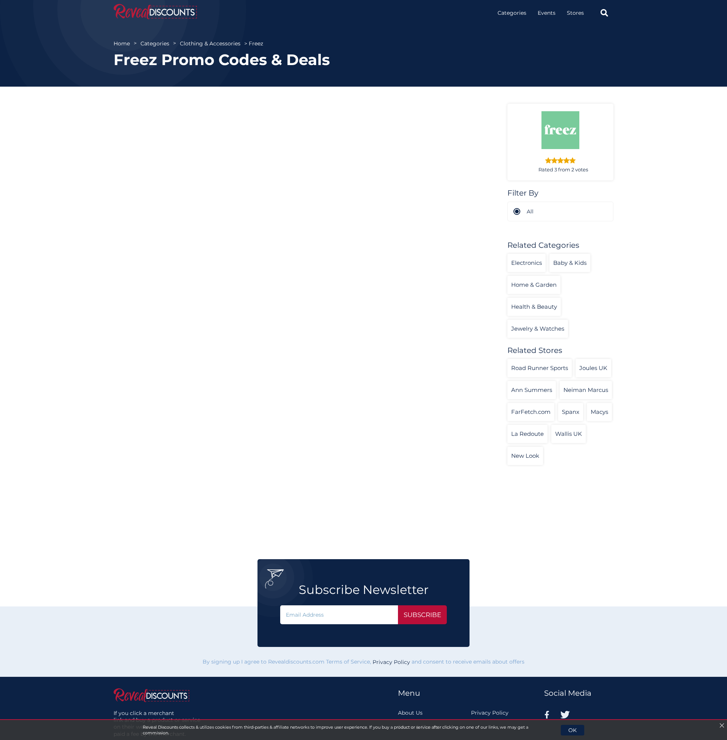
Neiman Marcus (585, 389)
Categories (512, 12)
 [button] (604, 13)
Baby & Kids (570, 262)
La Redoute (527, 433)
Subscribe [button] (422, 615)
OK (572, 730)
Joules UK (593, 368)
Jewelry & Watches (537, 328)
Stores (575, 12)
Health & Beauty (534, 306)
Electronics (526, 262)
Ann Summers (531, 389)
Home (122, 43)
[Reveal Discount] (155, 11)
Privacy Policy (391, 662)
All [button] (530, 211)
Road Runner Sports (539, 368)
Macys (599, 411)
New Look (525, 455)
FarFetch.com (531, 411)
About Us (410, 712)
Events (546, 12)
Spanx (570, 411)
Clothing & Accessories (210, 43)
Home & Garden (534, 284)
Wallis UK (568, 433)
